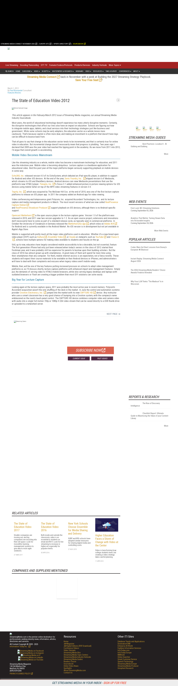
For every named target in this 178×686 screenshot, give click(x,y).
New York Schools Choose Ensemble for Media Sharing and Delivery (78, 528)
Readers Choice (70, 661)
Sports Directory (61, 44)
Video (87, 71)
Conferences (124, 71)
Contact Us (68, 673)
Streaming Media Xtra (72, 652)
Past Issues (102, 358)
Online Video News (71, 666)
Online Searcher (124, 657)
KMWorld (121, 655)
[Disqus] (66, 403)
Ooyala (72, 237)
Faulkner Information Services (129, 648)
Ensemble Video (55, 237)
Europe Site (44, 44)
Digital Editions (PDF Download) (77, 646)
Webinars (79, 71)
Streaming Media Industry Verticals (77, 657)
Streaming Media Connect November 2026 (18, 44)
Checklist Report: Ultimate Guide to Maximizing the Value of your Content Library (149, 416)
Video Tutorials (70, 650)
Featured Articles (14, 93)
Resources (97, 71)
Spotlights (68, 668)
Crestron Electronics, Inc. (31, 292)
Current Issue (79, 358)
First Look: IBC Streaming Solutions (145, 208)
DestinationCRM (124, 644)
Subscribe (26, 71)
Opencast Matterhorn (21, 215)
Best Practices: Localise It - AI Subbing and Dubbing (149, 145)
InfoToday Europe (125, 652)
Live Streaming (12, 65)
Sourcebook (78, 44)
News (36, 71)
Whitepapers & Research (62, 71)
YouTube (99, 237)
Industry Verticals (99, 65)
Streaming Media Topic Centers (76, 655)
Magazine (69, 644)
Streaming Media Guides (73, 659)
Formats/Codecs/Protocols (60, 65)
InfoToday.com (123, 650)
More (166, 154)
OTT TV (44, 65)
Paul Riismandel (16, 90)
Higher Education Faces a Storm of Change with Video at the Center (106, 540)
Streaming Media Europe (127, 664)
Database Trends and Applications (131, 641)
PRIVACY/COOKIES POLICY (20, 673)
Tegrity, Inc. (17, 191)
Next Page (112, 314)
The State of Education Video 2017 (22, 527)
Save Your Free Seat (86, 80)
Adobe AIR (109, 223)
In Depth (45, 71)
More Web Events (161, 230)
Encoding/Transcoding (29, 65)
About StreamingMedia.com (75, 670)
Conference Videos (71, 648)
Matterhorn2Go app (77, 223)
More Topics (114, 65)
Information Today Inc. (19, 646)
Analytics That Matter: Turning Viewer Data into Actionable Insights (148, 219)
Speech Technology (125, 661)
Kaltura (40, 237)
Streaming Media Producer (128, 666)
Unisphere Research (126, 668)
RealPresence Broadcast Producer (31, 207)
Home (18, 71)
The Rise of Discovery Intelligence (145, 404)
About (135, 71)
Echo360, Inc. (18, 175)
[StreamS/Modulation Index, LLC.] (67, 588)
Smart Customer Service (127, 659)
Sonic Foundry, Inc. (74, 178)
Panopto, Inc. (46, 184)
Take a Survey (111, 71)
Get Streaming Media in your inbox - (89, 683)
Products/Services (82, 65)
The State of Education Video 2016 (50, 527)
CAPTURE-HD (86, 292)
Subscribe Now (88, 350)
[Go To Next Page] (118, 100)
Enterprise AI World (125, 646)
